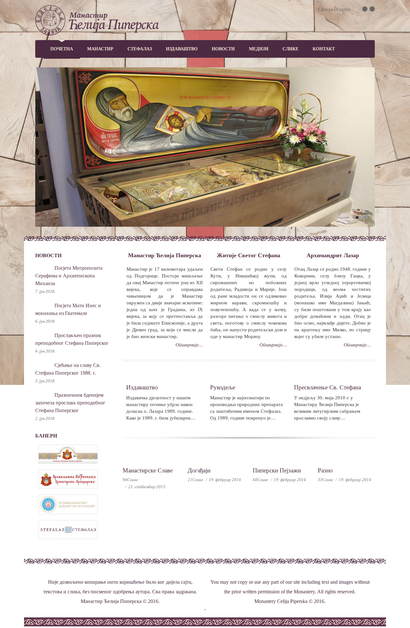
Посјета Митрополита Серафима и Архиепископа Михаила (68, 275)
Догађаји (199, 470)
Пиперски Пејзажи (277, 470)
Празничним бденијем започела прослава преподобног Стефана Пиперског (70, 402)
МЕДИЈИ (258, 49)
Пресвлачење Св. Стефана (327, 387)
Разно (325, 470)
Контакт (324, 49)
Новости (223, 49)
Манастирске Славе (148, 470)
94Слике (130, 479)
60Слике (260, 479)
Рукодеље (222, 387)
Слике (291, 49)
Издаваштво (182, 49)
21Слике (195, 479)
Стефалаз (139, 49)
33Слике (325, 479)
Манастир (100, 49)
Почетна (61, 49)
